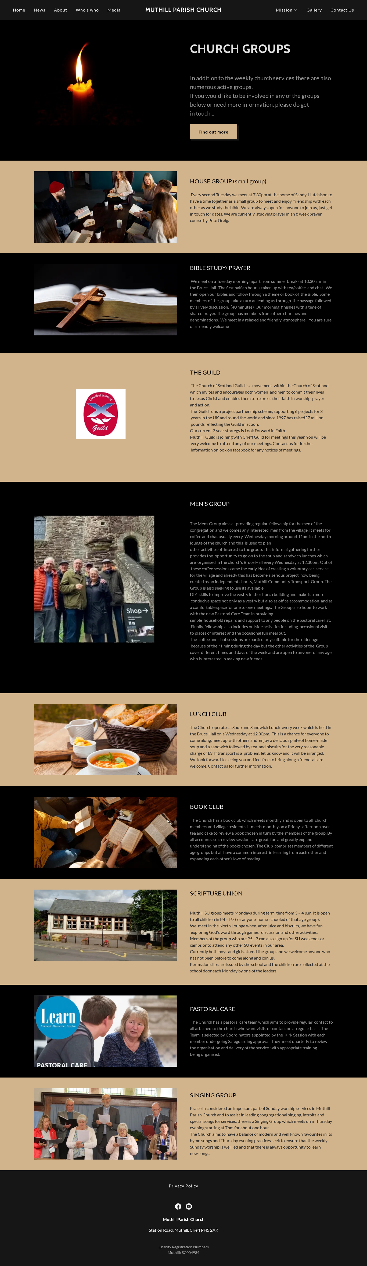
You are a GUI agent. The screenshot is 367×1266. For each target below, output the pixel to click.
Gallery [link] (314, 9)
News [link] (39, 9)
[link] (183, 10)
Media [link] (114, 9)
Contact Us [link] (342, 9)
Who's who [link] (87, 9)
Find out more (214, 131)
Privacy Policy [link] (183, 1185)
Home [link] (19, 9)
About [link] (60, 9)
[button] (287, 10)
